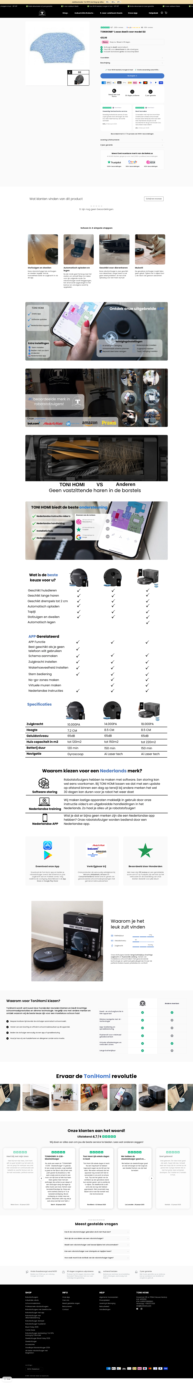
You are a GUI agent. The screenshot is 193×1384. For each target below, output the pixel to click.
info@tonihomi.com (143, 1306)
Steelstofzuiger (31, 1341)
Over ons (65, 1300)
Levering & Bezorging (107, 1303)
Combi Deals (30, 1330)
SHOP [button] (28, 1292)
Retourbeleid (104, 1306)
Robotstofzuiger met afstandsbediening (33, 1317)
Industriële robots (32, 1300)
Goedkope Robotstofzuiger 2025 (37, 1348)
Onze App (66, 1297)
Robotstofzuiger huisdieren (35, 1324)
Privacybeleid (104, 1300)
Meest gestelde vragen (71, 1303)
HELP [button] (102, 1292)
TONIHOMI (33, 1376)
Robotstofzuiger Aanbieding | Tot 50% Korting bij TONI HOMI (39, 1334)
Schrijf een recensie (154, 199)
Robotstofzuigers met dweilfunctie (38, 1309)
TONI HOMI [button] (142, 1292)
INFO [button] (65, 1292)
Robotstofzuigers (31, 1297)
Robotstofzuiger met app (34, 1313)
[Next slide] (161, 118)
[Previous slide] (103, 118)
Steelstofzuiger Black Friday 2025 (37, 1338)
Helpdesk (153, 13)
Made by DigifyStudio (42, 1376)
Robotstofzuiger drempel (34, 1321)
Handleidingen (104, 1309)
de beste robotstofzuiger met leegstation (36, 1352)
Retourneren (67, 1306)
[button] (65, 13)
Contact (65, 1309)
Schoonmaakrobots (32, 1303)
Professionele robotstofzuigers (36, 1306)
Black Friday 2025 (31, 1327)
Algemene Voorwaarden (108, 1297)
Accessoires (30, 1344)
